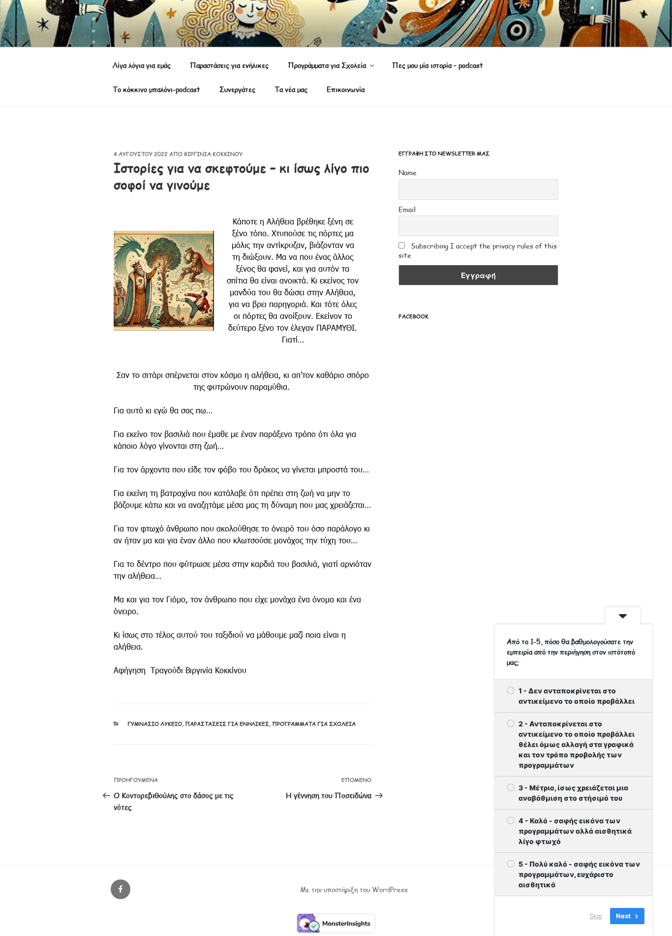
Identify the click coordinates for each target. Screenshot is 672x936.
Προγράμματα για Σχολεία (327, 65)
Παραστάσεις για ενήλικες (229, 65)
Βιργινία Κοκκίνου (213, 153)
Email (407, 209)
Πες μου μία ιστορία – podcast (437, 65)
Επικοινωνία (346, 89)
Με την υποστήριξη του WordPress (354, 889)
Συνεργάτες (237, 89)
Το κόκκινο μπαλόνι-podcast (156, 89)
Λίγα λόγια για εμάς (142, 65)
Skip (595, 916)
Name (407, 172)
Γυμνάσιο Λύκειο (154, 723)
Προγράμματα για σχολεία (314, 723)
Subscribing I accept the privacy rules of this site (477, 250)
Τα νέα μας (291, 89)
